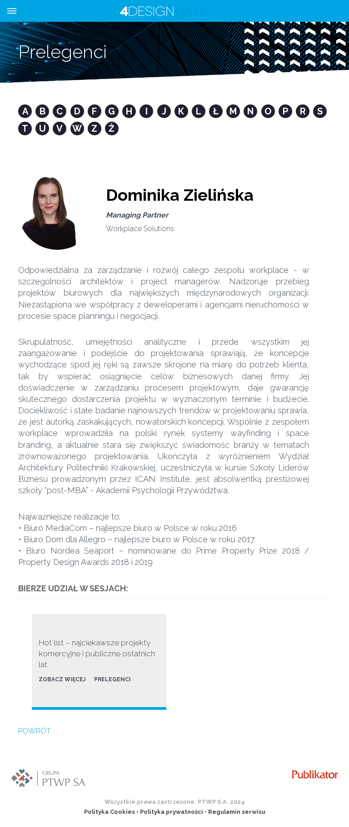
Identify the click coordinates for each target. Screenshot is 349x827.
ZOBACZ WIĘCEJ (62, 679)
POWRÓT (34, 731)
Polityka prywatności (171, 811)
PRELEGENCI (112, 679)
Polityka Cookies (109, 811)
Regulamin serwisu (236, 811)
